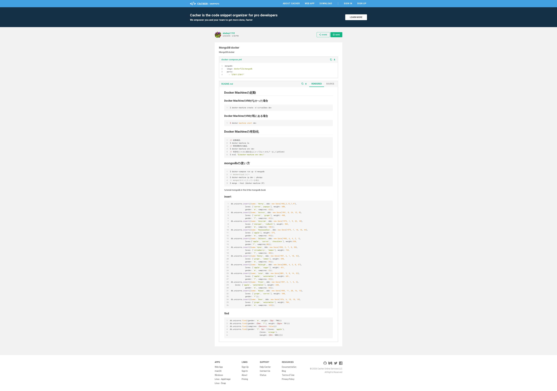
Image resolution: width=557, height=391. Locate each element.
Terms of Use (288, 375)
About (244, 375)
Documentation (289, 367)
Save (336, 34)
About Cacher (291, 3)
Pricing (245, 379)
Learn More (356, 17)
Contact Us (265, 371)
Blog (284, 371)
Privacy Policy (288, 379)
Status (263, 375)
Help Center (265, 367)
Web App (309, 3)
